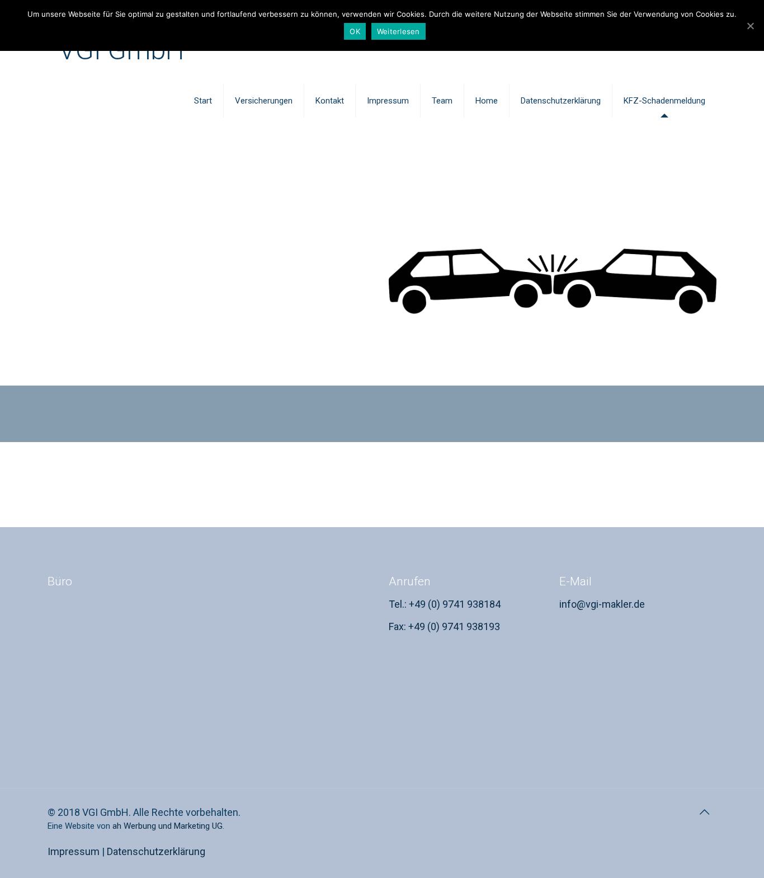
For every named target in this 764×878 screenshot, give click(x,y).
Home (486, 101)
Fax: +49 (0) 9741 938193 (444, 626)
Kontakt (329, 101)
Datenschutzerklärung (561, 101)
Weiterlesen (398, 31)
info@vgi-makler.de (602, 604)
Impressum (388, 101)
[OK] (750, 25)
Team (442, 101)
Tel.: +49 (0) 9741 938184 (445, 604)
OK (355, 31)
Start (203, 101)
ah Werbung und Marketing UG (167, 826)
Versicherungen (264, 101)
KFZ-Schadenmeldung (664, 101)
